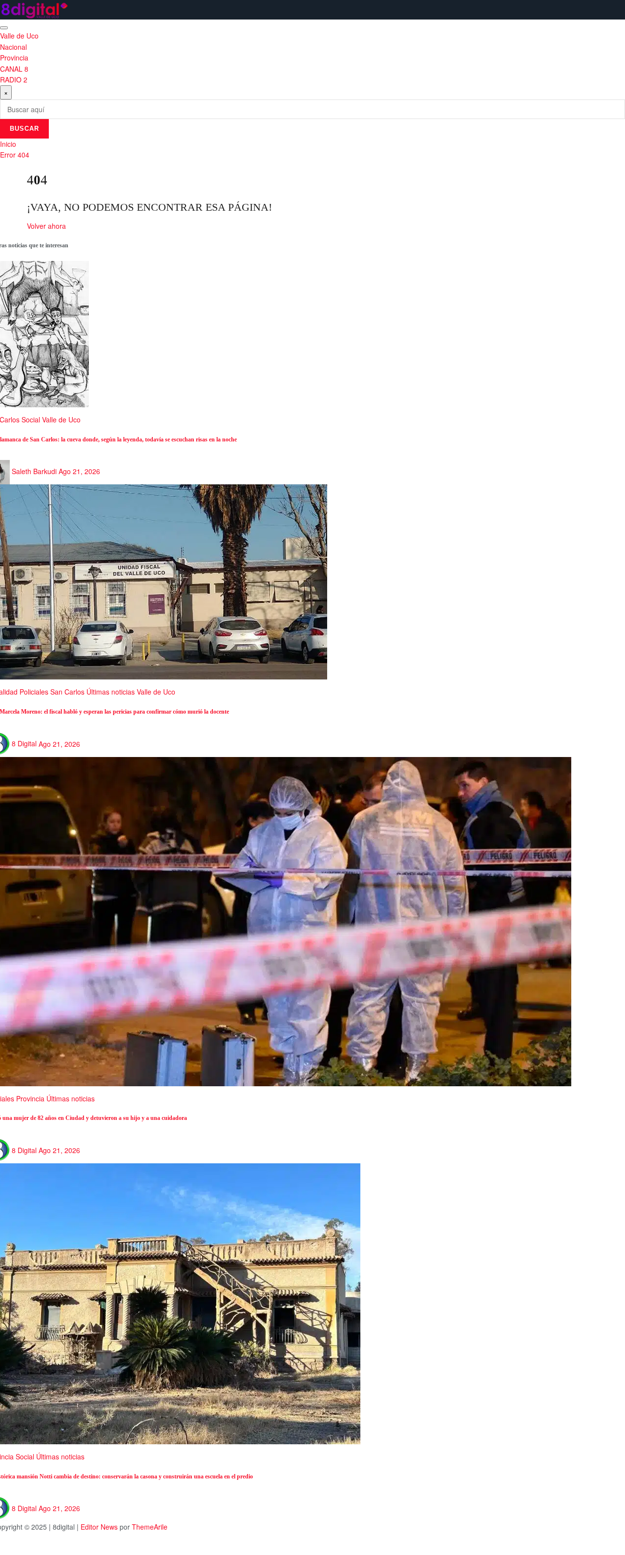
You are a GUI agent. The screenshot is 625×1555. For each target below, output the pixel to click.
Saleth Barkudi (34, 471)
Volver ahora (46, 226)
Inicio (8, 144)
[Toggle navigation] (4, 27)
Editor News (99, 1527)
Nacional (13, 47)
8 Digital (24, 743)
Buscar (24, 128)
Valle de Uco (19, 35)
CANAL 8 (14, 69)
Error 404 (14, 154)
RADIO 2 (13, 79)
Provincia (14, 57)
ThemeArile (149, 1527)
